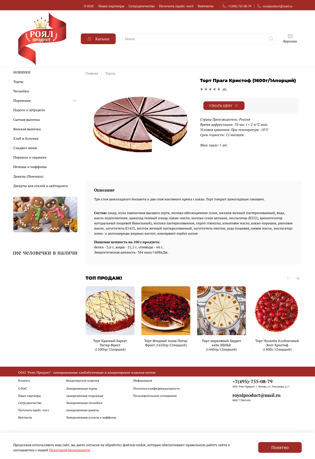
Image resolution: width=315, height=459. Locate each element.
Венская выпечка (27, 129)
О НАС (89, 6)
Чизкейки (21, 91)
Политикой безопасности (69, 450)
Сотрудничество (142, 6)
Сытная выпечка (26, 119)
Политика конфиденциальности (156, 388)
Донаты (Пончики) (28, 176)
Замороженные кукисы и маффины (91, 417)
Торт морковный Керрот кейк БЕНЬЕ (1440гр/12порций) (221, 345)
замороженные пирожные (84, 396)
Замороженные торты (81, 388)
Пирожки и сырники (29, 157)
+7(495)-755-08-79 (252, 381)
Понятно (280, 447)
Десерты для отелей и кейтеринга (40, 185)
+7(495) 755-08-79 (239, 6)
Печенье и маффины (30, 166)
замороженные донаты (82, 410)
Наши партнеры (111, 6)
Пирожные (22, 100)
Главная (92, 73)
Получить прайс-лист (176, 6)
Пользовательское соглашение (155, 396)
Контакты (205, 6)
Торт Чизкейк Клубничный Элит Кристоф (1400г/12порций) (277, 345)
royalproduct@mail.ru (277, 6)
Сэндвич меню (25, 148)
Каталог (102, 38)
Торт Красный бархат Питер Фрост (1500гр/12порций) (110, 345)
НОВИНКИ (21, 72)
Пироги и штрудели (29, 110)
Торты (110, 73)
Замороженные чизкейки (84, 403)
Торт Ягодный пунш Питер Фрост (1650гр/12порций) (165, 342)
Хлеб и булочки (26, 138)
